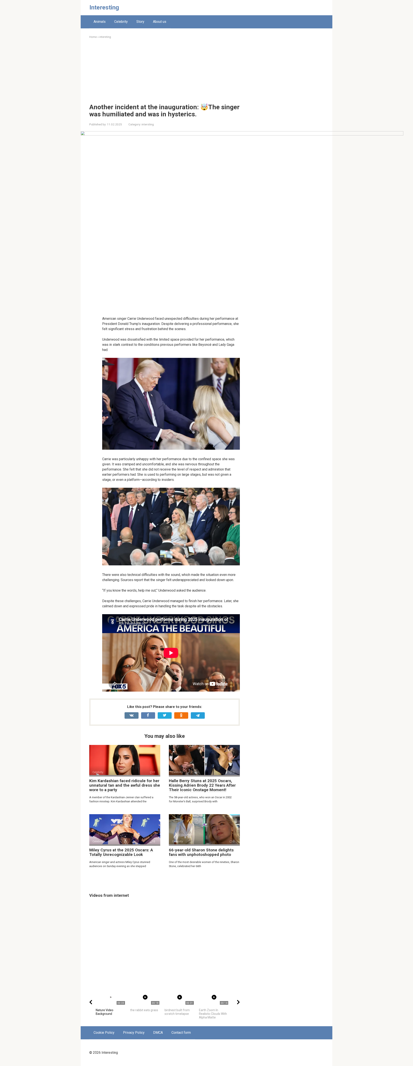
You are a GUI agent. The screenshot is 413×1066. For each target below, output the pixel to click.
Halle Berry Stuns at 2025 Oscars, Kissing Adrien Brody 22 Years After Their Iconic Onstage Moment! (202, 785)
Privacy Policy (134, 1033)
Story (140, 22)
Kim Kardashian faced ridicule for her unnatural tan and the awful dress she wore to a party (124, 785)
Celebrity (121, 22)
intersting (148, 124)
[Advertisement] (164, 71)
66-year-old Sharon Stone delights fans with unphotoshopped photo (201, 852)
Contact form (181, 1033)
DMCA (158, 1033)
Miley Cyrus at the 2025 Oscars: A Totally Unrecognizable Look (121, 852)
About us (159, 22)
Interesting (104, 7)
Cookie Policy (104, 1033)
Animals (100, 22)
